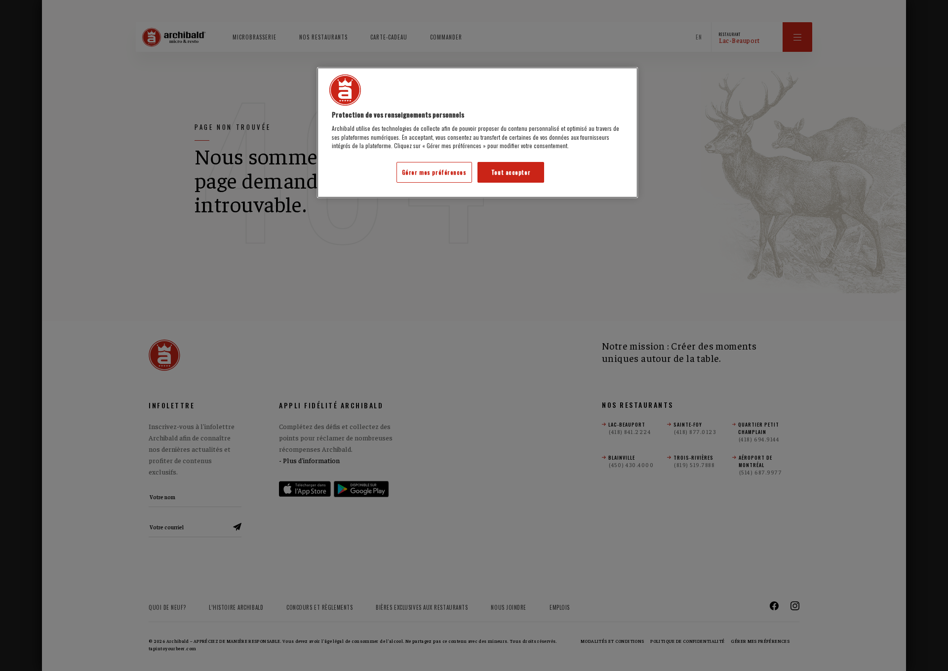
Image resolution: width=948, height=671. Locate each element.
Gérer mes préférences (434, 172)
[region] (477, 132)
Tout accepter (510, 172)
